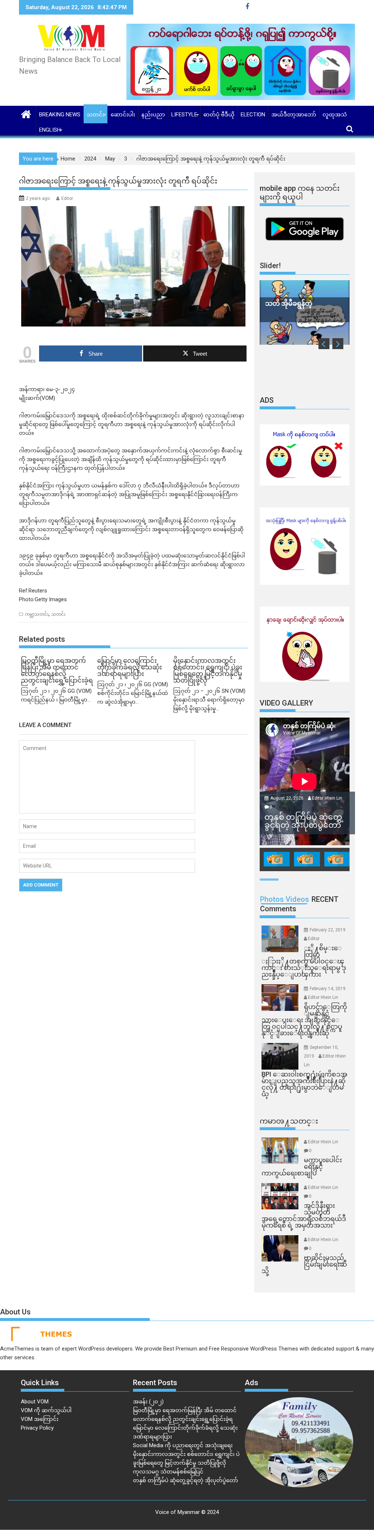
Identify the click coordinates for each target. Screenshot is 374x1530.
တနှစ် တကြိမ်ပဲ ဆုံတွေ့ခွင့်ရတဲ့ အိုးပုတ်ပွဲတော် (185, 1480)
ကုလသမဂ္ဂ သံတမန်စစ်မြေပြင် (168, 1471)
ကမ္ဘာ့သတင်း (37, 614)
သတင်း (95, 114)
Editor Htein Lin (327, 798)
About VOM (35, 1401)
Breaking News (59, 114)
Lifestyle (184, 114)
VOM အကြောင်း (39, 1419)
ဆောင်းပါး (123, 114)
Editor (67, 198)
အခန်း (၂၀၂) (148, 1401)
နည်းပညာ (153, 114)
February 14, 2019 (328, 988)
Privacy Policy (37, 1428)
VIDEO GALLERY (286, 703)
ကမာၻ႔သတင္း (289, 1121)
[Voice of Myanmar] (26, 113)
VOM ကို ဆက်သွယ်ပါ (46, 1410)
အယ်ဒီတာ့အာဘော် (293, 114)
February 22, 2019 (328, 929)
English (50, 130)
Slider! (270, 265)
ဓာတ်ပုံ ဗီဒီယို (218, 114)
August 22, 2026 (287, 798)
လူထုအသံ (335, 114)
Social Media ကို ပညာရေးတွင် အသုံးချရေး (183, 1445)
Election (253, 114)
